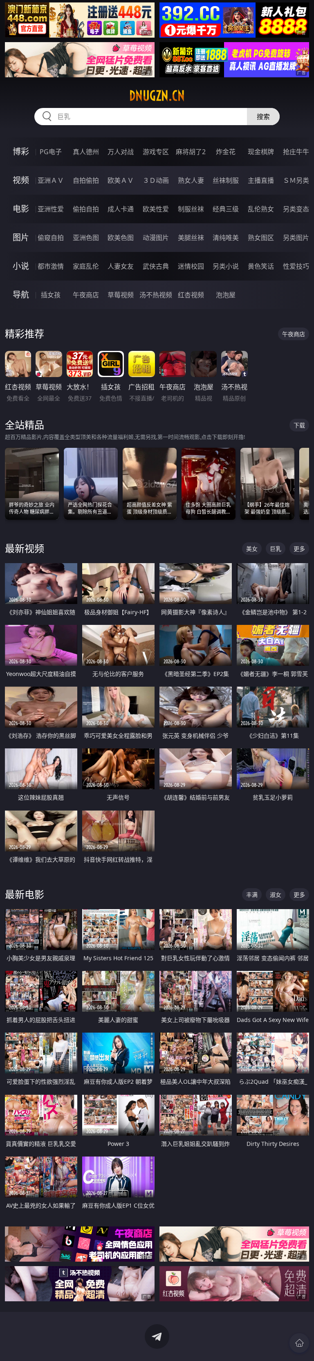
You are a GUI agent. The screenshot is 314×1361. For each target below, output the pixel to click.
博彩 (21, 151)
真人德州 (86, 151)
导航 (21, 294)
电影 (21, 208)
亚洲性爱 (51, 208)
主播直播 (261, 180)
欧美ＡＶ (121, 180)
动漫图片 (156, 237)
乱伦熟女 (261, 208)
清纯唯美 (226, 237)
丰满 (252, 894)
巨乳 (275, 548)
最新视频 (24, 548)
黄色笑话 (261, 266)
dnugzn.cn (157, 96)
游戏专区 (156, 151)
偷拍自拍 (86, 208)
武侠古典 (156, 266)
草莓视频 (121, 294)
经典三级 (226, 208)
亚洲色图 (86, 237)
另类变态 (296, 208)
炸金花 (226, 151)
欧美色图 (121, 237)
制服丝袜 (191, 208)
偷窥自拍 (51, 237)
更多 (299, 548)
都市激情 (51, 266)
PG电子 (51, 151)
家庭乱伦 (86, 266)
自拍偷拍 (86, 180)
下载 (299, 425)
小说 (21, 266)
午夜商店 (86, 294)
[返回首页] (299, 1343)
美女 (252, 548)
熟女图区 (261, 237)
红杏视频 (191, 294)
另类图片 (296, 237)
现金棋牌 (261, 151)
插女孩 (51, 294)
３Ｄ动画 (156, 180)
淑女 (275, 894)
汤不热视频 (155, 294)
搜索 (263, 116)
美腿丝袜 (191, 237)
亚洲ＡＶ (51, 180)
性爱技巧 (296, 266)
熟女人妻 (191, 180)
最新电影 (24, 894)
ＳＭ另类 (296, 180)
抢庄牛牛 (296, 151)
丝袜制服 (226, 180)
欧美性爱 (156, 208)
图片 (21, 237)
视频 (21, 180)
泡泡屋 (226, 294)
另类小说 (226, 266)
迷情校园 (191, 266)
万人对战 (121, 151)
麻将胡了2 (191, 151)
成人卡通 (121, 208)
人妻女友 (121, 266)
